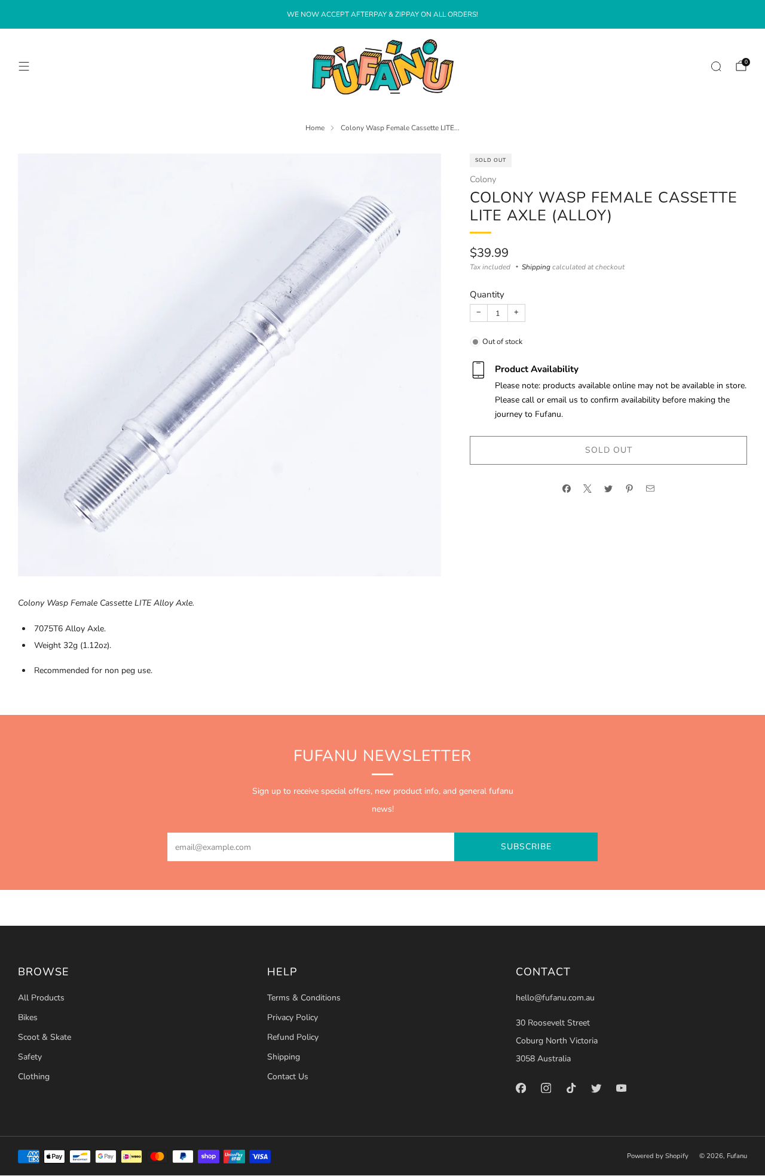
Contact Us (287, 1076)
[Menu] (24, 66)
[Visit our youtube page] (621, 1087)
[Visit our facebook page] (521, 1087)
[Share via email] (650, 489)
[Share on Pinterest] (629, 489)
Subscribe (526, 846)
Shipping (536, 267)
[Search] (716, 66)
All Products (41, 997)
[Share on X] (588, 489)
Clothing (34, 1076)
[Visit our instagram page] (546, 1087)
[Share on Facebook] (567, 489)
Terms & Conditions (304, 997)
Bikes (28, 1017)
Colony (483, 179)
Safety (30, 1057)
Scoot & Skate (44, 1037)
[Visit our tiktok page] (571, 1087)
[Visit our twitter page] (596, 1087)
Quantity (487, 294)
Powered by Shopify (657, 1156)
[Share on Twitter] (608, 489)
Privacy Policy (292, 1017)
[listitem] (382, 14)
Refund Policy (293, 1037)
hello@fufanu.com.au (555, 997)
